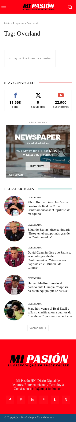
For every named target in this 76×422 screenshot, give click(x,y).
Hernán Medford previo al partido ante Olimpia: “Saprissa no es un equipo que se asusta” (48, 286)
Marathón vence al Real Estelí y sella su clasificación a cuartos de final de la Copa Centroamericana (50, 312)
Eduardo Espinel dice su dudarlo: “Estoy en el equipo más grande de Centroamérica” (49, 233)
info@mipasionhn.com (47, 388)
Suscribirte (61, 93)
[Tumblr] (55, 400)
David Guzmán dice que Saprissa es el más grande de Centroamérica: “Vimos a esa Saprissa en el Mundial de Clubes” (49, 260)
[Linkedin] (32, 400)
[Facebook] (10, 400)
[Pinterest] (43, 400)
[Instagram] (21, 400)
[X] (66, 400)
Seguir (38, 93)
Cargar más (36, 328)
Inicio (7, 23)
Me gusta (15, 93)
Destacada (35, 197)
